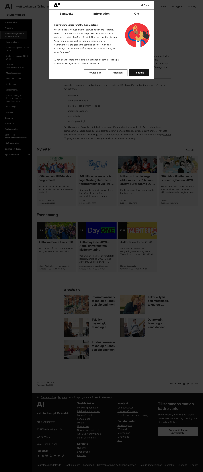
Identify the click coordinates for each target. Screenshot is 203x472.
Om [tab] (136, 13)
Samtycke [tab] (66, 13)
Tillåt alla (139, 72)
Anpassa (118, 72)
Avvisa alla (95, 72)
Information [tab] (101, 13)
